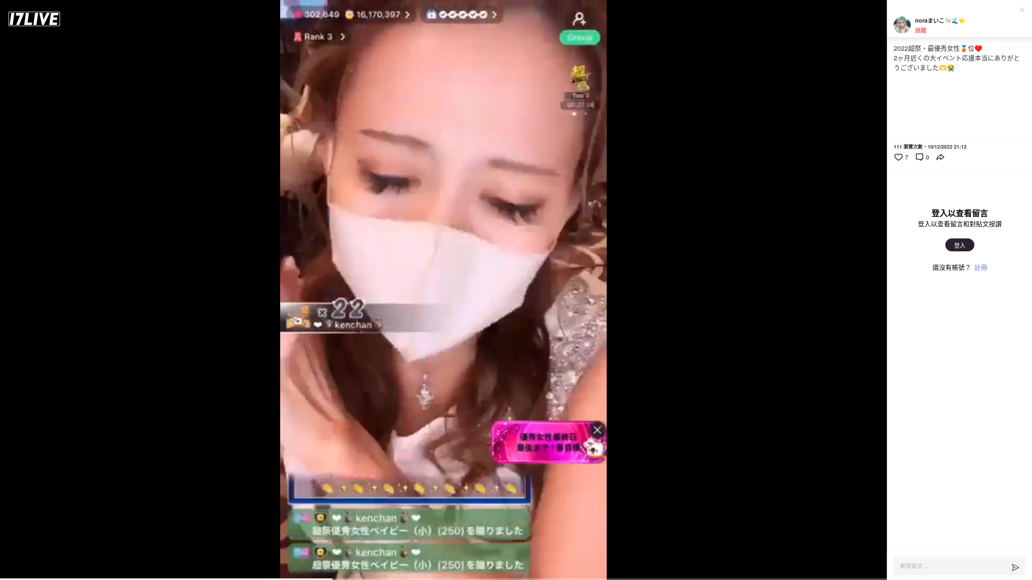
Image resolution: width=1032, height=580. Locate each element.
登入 (959, 245)
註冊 (980, 267)
